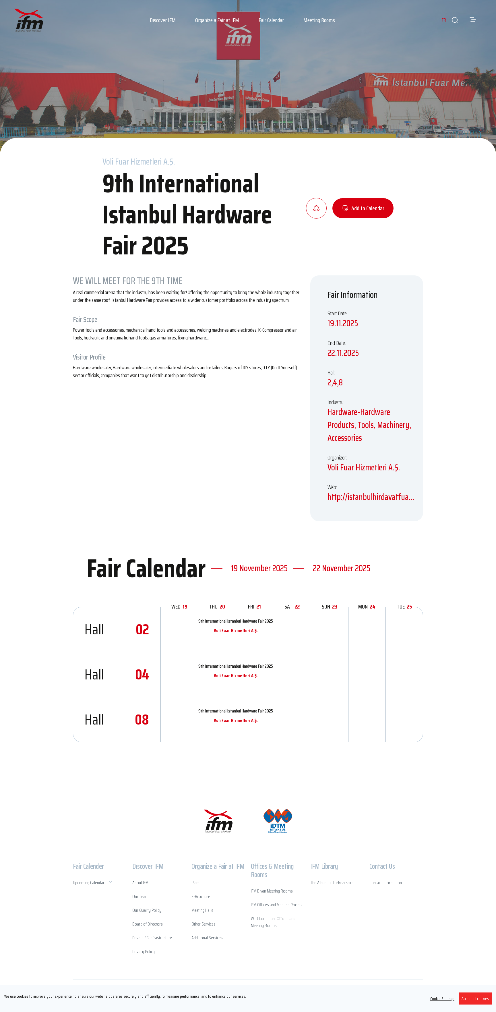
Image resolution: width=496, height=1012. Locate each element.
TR (443, 20)
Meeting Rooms (319, 20)
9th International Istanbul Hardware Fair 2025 (235, 621)
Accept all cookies (475, 998)
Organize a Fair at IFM (217, 20)
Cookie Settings (442, 998)
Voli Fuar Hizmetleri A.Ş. (236, 630)
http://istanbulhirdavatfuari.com (371, 496)
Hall (117, 629)
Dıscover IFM (163, 20)
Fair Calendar (271, 20)
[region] (248, 998)
